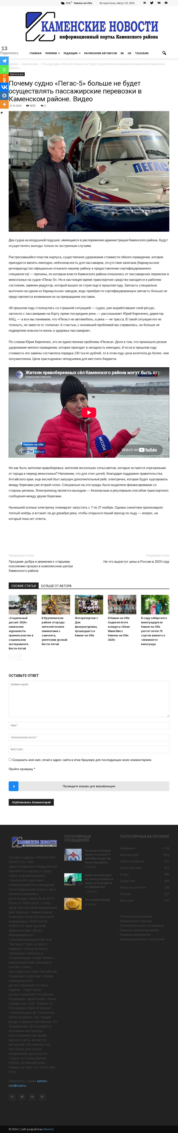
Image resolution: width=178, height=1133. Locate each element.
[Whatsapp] (4, 69)
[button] (164, 53)
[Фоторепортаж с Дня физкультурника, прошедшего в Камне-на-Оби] (89, 604)
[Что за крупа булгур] (73, 904)
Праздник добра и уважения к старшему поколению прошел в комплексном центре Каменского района (41, 566)
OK (129, 53)
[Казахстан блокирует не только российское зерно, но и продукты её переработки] (73, 879)
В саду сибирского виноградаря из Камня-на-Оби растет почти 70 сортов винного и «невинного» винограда (154, 631)
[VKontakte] (159, 3)
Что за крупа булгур (97, 899)
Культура (127, 900)
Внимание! (127, 848)
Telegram (141, 53)
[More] (4, 104)
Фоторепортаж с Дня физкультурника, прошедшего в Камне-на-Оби (86, 626)
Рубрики (51, 53)
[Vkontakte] (4, 87)
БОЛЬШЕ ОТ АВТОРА (56, 586)
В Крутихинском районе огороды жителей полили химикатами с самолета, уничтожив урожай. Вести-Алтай (55, 631)
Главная (35, 53)
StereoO (48, 1129)
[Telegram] (4, 61)
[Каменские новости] (89, 27)
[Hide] (1, 113)
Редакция (70, 53)
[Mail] (144, 3)
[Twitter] (151, 3)
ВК (122, 53)
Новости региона (132, 887)
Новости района (132, 861)
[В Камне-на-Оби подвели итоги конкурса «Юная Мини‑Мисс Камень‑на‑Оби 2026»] (122, 604)
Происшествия (131, 868)
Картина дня (16, 74)
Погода (125, 894)
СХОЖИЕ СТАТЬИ (23, 586)
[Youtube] (166, 3)
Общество (127, 881)
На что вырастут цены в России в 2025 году (136, 562)
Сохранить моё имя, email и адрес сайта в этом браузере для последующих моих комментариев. (82, 760)
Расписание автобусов (100, 53)
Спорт (124, 874)
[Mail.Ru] (4, 95)
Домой (13, 64)
